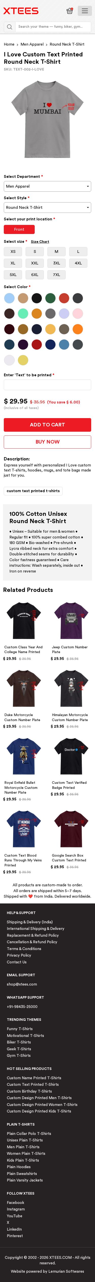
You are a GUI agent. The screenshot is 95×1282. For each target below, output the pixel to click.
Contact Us (17, 962)
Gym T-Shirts (19, 1056)
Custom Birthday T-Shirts (29, 1091)
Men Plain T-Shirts (23, 1147)
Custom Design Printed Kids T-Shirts (39, 1111)
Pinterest (15, 1236)
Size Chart (40, 242)
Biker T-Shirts (19, 1042)
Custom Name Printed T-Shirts (34, 1078)
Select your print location (29, 219)
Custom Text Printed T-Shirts (33, 1085)
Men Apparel (32, 44)
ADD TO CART (47, 424)
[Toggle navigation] (85, 11)
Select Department (23, 177)
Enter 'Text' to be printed (29, 375)
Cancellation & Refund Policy (32, 942)
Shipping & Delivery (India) (30, 922)
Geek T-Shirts (19, 1049)
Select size (26, 242)
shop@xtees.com (22, 984)
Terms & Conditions (24, 949)
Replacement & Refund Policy (33, 935)
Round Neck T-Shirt (67, 44)
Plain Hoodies (19, 1167)
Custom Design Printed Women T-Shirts (42, 1105)
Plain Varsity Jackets (25, 1180)
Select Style (17, 198)
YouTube (14, 1216)
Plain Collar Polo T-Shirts (29, 1134)
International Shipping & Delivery (35, 929)
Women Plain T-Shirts (26, 1154)
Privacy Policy (19, 955)
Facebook (15, 1203)
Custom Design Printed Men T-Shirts (39, 1098)
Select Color (17, 287)
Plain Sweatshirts (22, 1174)
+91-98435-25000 (22, 1007)
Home (9, 44)
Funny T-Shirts (20, 1029)
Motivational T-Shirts (25, 1036)
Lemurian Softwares (66, 1271)
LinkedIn (14, 1229)
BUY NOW (47, 442)
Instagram (16, 1209)
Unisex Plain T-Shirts (25, 1140)
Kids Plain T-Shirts (23, 1160)
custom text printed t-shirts (33, 491)
